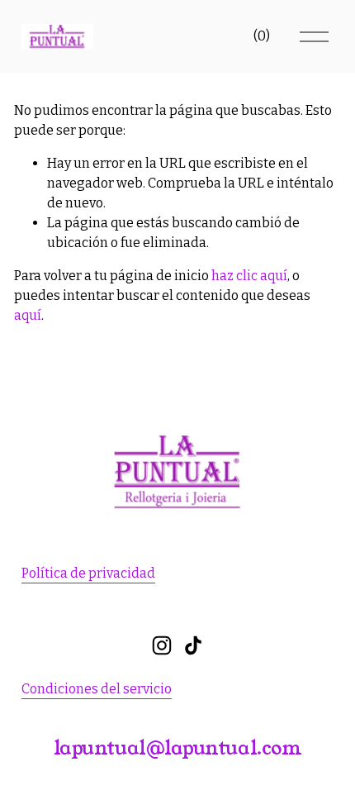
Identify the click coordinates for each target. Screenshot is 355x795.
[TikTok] (193, 645)
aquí (27, 315)
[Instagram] (162, 645)
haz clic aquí (249, 275)
